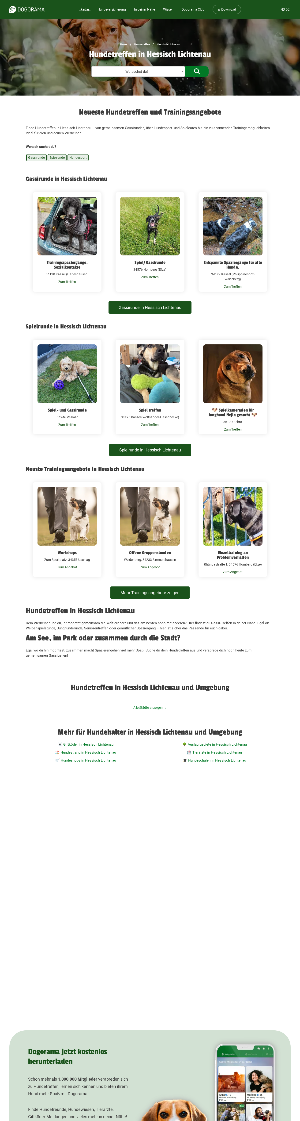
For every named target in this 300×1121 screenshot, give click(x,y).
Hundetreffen (142, 44)
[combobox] (138, 71)
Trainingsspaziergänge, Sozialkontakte (67, 265)
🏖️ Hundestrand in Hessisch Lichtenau (85, 752)
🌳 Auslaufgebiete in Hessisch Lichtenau (214, 744)
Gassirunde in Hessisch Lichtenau (150, 307)
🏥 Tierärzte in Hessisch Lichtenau (214, 752)
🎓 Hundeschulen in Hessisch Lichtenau (214, 760)
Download (228, 9)
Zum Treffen (67, 282)
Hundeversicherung (112, 9)
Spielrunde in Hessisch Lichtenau (150, 449)
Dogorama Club (193, 9)
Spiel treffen (150, 410)
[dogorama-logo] (27, 9)
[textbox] (138, 71)
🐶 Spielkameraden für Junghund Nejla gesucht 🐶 (233, 412)
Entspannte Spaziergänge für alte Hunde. (233, 265)
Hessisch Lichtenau (168, 44)
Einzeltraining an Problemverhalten (233, 555)
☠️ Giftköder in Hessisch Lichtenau (85, 744)
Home (123, 44)
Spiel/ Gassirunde (150, 262)
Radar (84, 9)
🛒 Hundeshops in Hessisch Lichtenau (85, 760)
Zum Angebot (67, 567)
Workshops (67, 552)
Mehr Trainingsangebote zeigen (150, 592)
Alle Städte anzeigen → (150, 707)
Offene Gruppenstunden (150, 552)
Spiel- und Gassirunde (67, 410)
